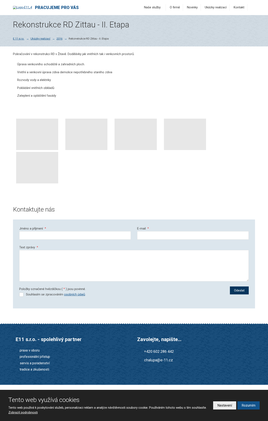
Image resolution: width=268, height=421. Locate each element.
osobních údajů (74, 294)
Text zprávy (28, 247)
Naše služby (152, 7)
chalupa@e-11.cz (158, 360)
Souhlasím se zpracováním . (56, 294)
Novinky (192, 7)
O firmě (175, 7)
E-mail (143, 228)
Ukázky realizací (216, 7)
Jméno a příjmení (32, 228)
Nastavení (224, 405)
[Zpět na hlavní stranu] (23, 7)
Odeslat (239, 290)
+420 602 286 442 (159, 351)
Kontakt (239, 7)
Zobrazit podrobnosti (23, 412)
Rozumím (248, 405)
